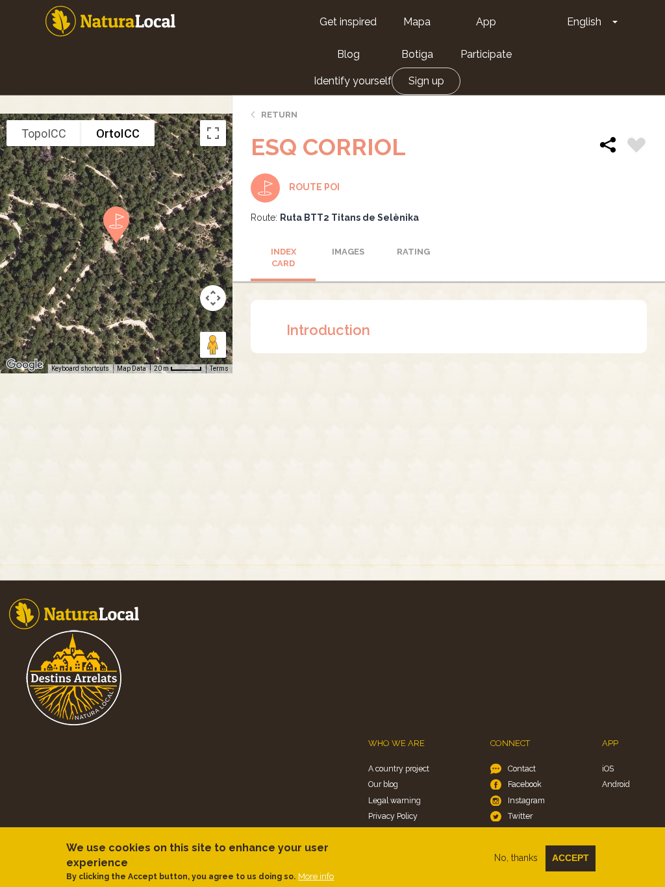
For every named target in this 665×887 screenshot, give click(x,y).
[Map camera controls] (213, 298)
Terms (219, 368)
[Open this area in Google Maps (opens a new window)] (24, 364)
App (486, 22)
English (584, 22)
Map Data (131, 368)
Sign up (426, 81)
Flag (636, 146)
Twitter (520, 816)
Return (279, 114)
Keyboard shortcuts (80, 368)
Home (110, 21)
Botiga (417, 54)
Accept (570, 858)
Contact (522, 768)
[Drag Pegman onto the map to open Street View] (213, 345)
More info (316, 876)
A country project (398, 768)
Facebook (525, 784)
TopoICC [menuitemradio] (43, 133)
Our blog (383, 784)
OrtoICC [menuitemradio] (118, 133)
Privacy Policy (393, 816)
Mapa (417, 22)
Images (348, 251)
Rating (413, 251)
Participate (486, 54)
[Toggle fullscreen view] (213, 133)
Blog (348, 54)
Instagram (526, 800)
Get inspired (348, 22)
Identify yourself (353, 81)
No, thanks (516, 858)
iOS (608, 768)
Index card (283, 258)
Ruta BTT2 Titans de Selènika (349, 217)
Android (616, 784)
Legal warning (394, 800)
